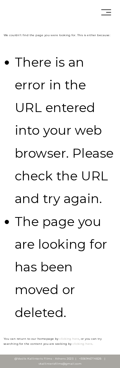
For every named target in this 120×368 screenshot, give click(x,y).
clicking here (69, 339)
